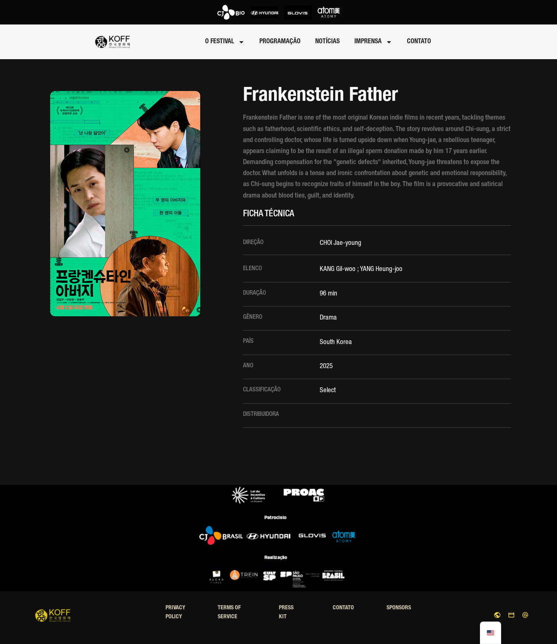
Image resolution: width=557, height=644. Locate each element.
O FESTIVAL (219, 42)
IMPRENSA (368, 42)
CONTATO (419, 42)
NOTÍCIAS (327, 42)
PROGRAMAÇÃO (280, 42)
